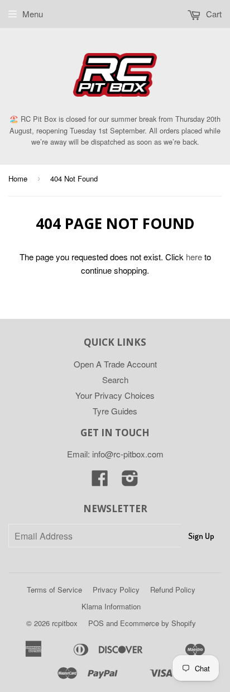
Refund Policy (172, 589)
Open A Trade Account (115, 364)
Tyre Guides (115, 411)
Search (115, 379)
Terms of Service (54, 589)
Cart (213, 14)
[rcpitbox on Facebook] (100, 481)
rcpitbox (65, 623)
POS (96, 623)
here (194, 257)
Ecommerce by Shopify (158, 623)
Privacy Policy (116, 589)
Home (17, 178)
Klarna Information (111, 606)
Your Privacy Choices (115, 395)
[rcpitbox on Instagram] (130, 481)
